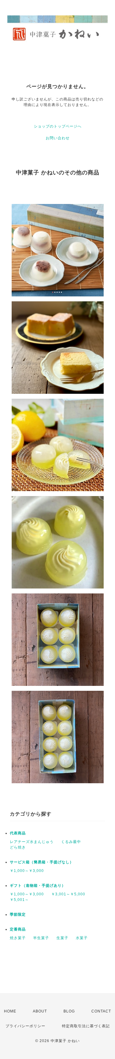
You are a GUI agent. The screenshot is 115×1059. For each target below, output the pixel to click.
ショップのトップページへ (58, 126)
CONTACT (101, 1011)
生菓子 (62, 938)
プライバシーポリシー (25, 1026)
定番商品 (18, 929)
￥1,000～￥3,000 (27, 871)
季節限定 (18, 914)
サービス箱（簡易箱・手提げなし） (42, 862)
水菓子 (82, 938)
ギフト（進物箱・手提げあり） (38, 885)
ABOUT (40, 1011)
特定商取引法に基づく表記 (86, 1026)
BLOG (69, 1011)
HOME (10, 1011)
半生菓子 (41, 938)
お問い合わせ (58, 138)
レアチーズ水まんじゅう (32, 842)
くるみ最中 (71, 842)
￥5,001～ (19, 900)
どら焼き (18, 847)
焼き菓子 (18, 938)
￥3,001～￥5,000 (68, 894)
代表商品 (18, 833)
